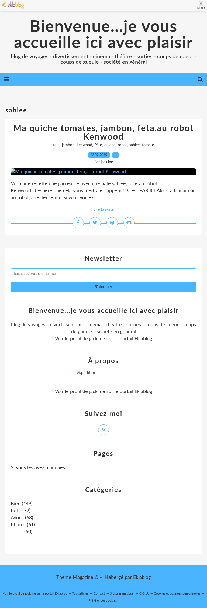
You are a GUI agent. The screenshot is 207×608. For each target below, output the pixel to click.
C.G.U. (144, 593)
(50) (27, 532)
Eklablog (142, 577)
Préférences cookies (103, 600)
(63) (22, 517)
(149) (22, 503)
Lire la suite (103, 209)
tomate (148, 145)
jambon (68, 145)
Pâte (98, 145)
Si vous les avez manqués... (39, 467)
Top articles (80, 593)
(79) (20, 510)
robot (122, 145)
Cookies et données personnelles (177, 593)
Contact (99, 593)
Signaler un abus (122, 593)
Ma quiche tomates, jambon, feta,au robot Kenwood (103, 132)
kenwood (84, 145)
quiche (109, 145)
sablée (134, 145)
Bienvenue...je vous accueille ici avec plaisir (103, 35)
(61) (23, 524)
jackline (97, 338)
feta (56, 145)
